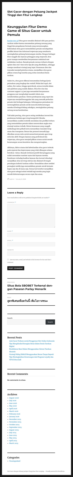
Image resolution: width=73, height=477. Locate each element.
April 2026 (13, 409)
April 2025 (13, 441)
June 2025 (13, 435)
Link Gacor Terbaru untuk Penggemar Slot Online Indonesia (31, 341)
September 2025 (15, 427)
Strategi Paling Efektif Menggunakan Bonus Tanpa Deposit (31, 354)
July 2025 (12, 433)
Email (10, 240)
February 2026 (14, 414)
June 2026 (13, 403)
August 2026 (14, 398)
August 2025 (14, 430)
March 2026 (13, 411)
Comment (11, 202)
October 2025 (14, 425)
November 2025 (15, 422)
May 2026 (13, 406)
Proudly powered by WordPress (55, 471)
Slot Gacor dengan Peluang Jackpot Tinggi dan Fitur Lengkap (32, 13)
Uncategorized (14, 461)
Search (9, 318)
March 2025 (13, 443)
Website (10, 250)
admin (12, 179)
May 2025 (13, 438)
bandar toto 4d (13, 41)
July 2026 (12, 401)
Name (10, 231)
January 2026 (14, 417)
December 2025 (15, 419)
